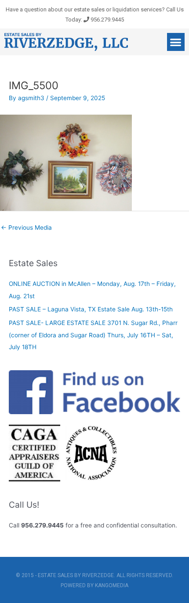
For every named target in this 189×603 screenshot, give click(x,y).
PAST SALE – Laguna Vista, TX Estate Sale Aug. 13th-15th (91, 309)
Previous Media (26, 227)
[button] (176, 42)
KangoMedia (111, 585)
